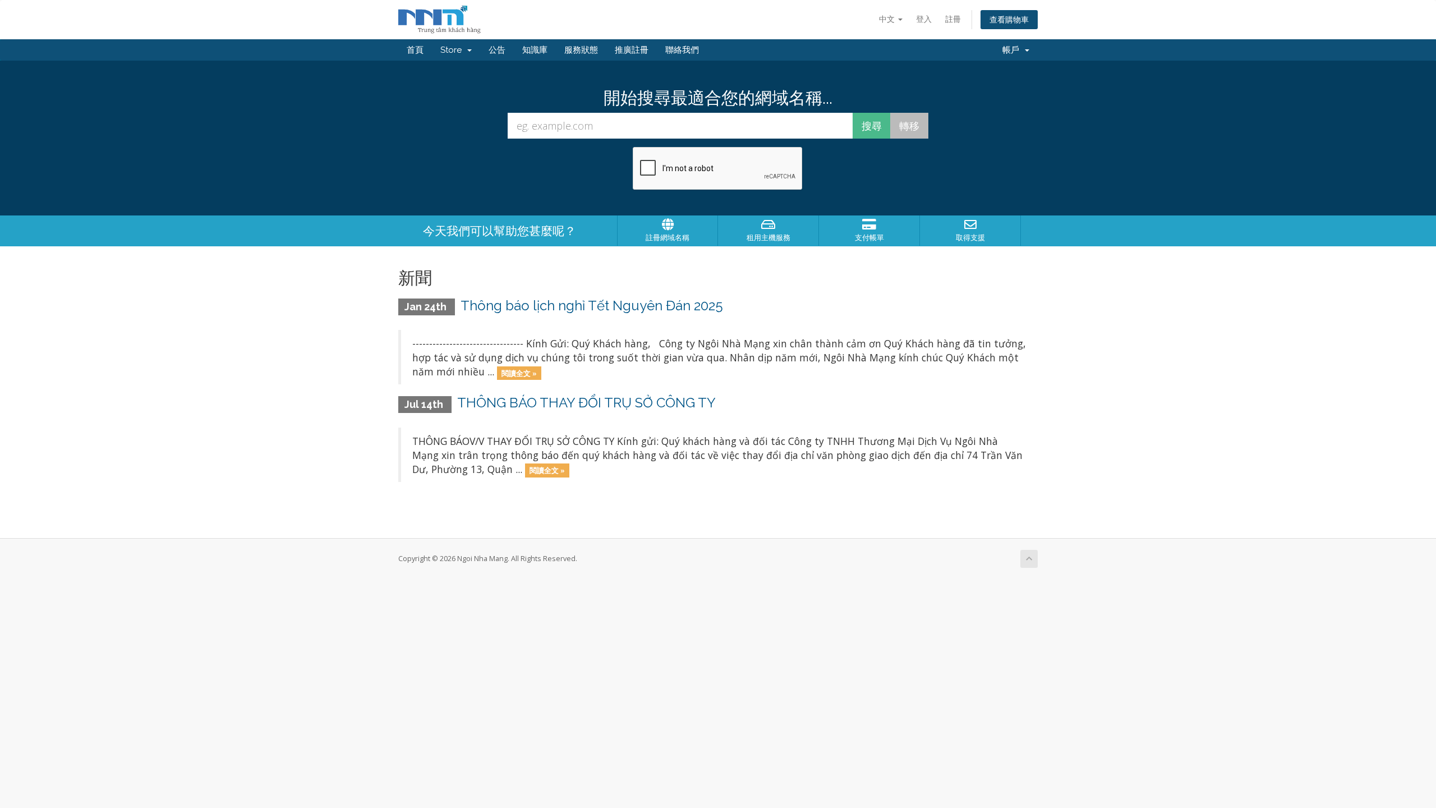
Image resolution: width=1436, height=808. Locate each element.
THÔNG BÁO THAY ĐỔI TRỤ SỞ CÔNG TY (586, 402)
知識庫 (534, 50)
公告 (497, 50)
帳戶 (1013, 50)
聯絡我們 (682, 50)
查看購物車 (1009, 19)
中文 (888, 18)
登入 (924, 18)
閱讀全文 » (519, 373)
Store (453, 50)
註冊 (953, 18)
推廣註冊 (631, 50)
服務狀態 (581, 50)
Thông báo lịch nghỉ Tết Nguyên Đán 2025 (592, 305)
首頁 (415, 50)
